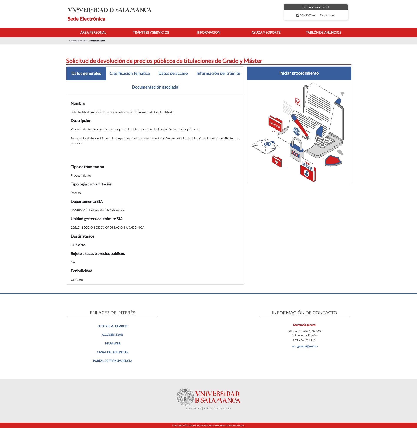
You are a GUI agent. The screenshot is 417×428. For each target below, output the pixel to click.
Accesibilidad (112, 334)
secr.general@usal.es (305, 346)
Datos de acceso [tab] (173, 73)
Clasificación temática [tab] (130, 73)
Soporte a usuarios (112, 326)
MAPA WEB (112, 343)
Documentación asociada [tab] (155, 86)
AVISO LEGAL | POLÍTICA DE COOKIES (208, 408)
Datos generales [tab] (86, 73)
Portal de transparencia (112, 360)
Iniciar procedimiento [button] (299, 73)
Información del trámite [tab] (218, 73)
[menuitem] (93, 32)
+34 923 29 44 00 (304, 339)
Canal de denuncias (112, 352)
